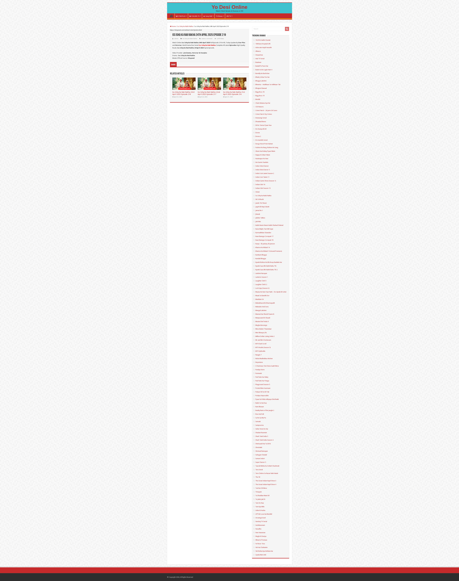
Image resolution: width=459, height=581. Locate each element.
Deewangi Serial (261, 118)
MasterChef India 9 (262, 321)
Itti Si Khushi (259, 199)
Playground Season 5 (262, 384)
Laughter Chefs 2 (261, 284)
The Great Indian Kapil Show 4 (265, 484)
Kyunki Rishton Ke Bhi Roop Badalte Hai (268, 262)
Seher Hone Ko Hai (261, 429)
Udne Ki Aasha (260, 510)
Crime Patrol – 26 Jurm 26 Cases (266, 110)
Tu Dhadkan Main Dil (262, 495)
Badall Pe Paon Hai (261, 66)
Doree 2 (258, 136)
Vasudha (258, 529)
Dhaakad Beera (260, 121)
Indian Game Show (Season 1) (265, 181)
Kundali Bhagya (260, 258)
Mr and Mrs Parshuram (263, 340)
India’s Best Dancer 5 (262, 170)
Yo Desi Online (229, 7)
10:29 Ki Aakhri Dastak (262, 40)
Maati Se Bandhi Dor (262, 295)
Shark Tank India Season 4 (264, 440)
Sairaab (258, 421)
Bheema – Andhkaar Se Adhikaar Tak (267, 84)
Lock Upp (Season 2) (262, 288)
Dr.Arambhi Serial (261, 140)
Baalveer (258, 62)
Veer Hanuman (260, 532)
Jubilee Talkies (260, 218)
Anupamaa (259, 55)
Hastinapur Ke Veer (261, 158)
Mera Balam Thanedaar (263, 329)
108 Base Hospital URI (262, 44)
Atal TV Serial (259, 58)
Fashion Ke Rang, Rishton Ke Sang (266, 147)
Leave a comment (207, 38)
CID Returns (259, 107)
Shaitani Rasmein (261, 432)
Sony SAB (209, 16)
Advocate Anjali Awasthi (263, 47)
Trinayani (258, 492)
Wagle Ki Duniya (260, 536)
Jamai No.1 (259, 210)
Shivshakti (258, 447)
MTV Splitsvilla (260, 351)
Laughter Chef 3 (260, 281)
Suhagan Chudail (261, 455)
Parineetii (258, 373)
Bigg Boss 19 (259, 96)
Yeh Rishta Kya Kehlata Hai (264, 551)
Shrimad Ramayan (261, 451)
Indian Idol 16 (260, 184)
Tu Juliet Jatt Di (260, 499)
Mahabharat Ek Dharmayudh (265, 303)
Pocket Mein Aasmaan (262, 388)
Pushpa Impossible (262, 395)
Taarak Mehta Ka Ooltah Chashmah (267, 466)
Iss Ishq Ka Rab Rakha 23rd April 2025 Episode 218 (183, 93)
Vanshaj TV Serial (261, 521)
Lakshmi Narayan (261, 273)
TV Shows (219, 16)
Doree (257, 133)
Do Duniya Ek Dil (260, 129)
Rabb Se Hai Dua (261, 403)
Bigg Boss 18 (259, 92)
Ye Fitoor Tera (260, 544)
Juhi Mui (258, 221)
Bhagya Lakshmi (260, 81)
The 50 (257, 477)
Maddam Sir (259, 299)
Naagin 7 (258, 355)
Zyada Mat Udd (260, 555)
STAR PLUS (182, 16)
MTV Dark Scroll (260, 344)
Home (171, 15)
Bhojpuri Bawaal (261, 88)
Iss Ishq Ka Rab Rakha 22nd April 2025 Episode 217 (209, 93)
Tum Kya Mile (259, 507)
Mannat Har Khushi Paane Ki (264, 314)
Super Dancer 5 (260, 462)
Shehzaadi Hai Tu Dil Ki (263, 444)
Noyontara (259, 362)
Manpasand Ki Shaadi (262, 318)
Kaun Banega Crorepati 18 (264, 240)
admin (176, 38)
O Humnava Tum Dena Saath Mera (267, 366)
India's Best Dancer (262, 166)
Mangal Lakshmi (260, 310)
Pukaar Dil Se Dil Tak (262, 392)
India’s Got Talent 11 (262, 177)
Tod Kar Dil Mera (261, 488)
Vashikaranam (260, 525)
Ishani (257, 192)
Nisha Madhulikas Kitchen (264, 358)
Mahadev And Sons (262, 307)
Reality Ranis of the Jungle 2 (264, 410)
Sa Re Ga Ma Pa (260, 418)
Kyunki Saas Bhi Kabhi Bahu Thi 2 (266, 270)
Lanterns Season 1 (261, 277)
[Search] (287, 29)
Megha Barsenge (261, 325)
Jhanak (257, 214)
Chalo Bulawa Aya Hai (262, 103)
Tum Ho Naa (259, 503)
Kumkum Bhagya (261, 255)
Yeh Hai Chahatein (261, 547)
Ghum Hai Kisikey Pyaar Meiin (265, 151)
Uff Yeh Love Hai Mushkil (263, 514)
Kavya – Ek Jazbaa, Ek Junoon (265, 244)
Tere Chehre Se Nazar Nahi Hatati (266, 473)
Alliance (258, 51)
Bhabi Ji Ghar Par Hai (262, 77)
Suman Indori (260, 458)
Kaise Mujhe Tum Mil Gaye (264, 229)
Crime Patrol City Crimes (263, 114)
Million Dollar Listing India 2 (264, 336)
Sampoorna (259, 425)
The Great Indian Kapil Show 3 (265, 481)
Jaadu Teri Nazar (261, 203)
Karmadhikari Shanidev (263, 233)
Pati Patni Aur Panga (262, 381)
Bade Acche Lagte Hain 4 (263, 70)
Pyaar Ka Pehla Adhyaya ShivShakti (267, 399)
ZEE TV (228, 16)
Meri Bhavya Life (261, 333)
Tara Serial (259, 470)
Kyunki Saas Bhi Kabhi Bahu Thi (265, 266)
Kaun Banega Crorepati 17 (264, 236)
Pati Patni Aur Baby (261, 377)
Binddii (257, 99)
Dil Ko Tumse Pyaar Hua (263, 125)
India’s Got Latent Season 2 (264, 173)
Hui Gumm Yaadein (261, 162)
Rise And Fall (259, 414)
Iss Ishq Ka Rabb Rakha (185, 26)
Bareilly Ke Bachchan (262, 73)
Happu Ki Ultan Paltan (262, 155)
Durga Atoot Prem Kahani (264, 144)
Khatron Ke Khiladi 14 (262, 247)
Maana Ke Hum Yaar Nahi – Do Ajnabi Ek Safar (271, 292)
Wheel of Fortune (261, 540)
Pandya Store (260, 370)
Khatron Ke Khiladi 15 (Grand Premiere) (268, 251)
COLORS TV (195, 16)
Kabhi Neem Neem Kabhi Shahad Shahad (269, 225)
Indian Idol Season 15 (262, 188)
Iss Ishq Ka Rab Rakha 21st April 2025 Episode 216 (234, 93)
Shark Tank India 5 (261, 436)
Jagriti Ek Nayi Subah (262, 207)
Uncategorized (260, 518)
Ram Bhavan (259, 407)
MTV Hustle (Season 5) (263, 347)
